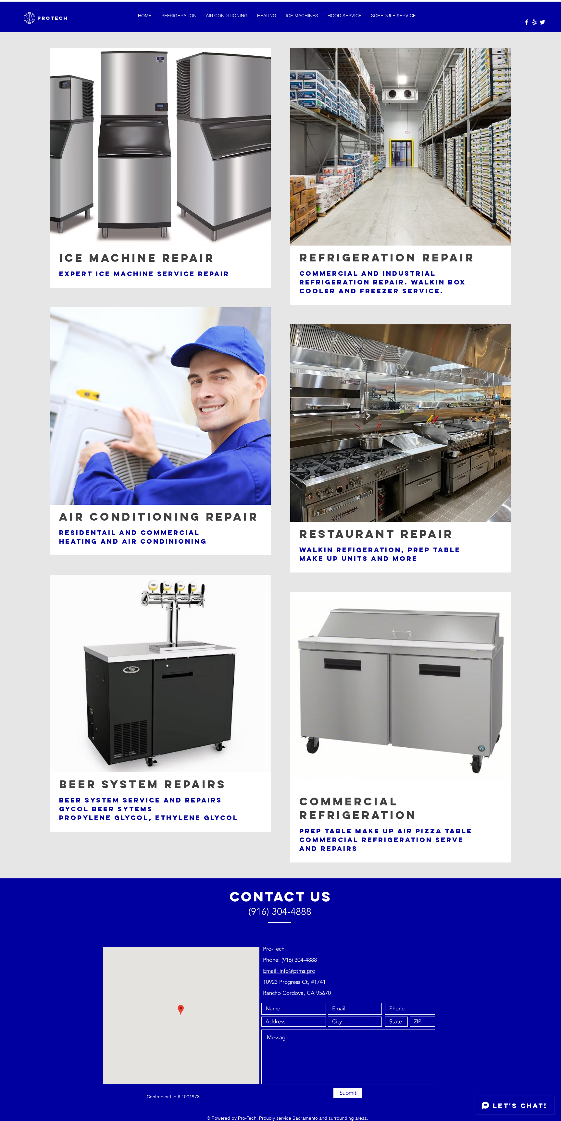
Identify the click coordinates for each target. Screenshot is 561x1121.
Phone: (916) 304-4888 (290, 960)
